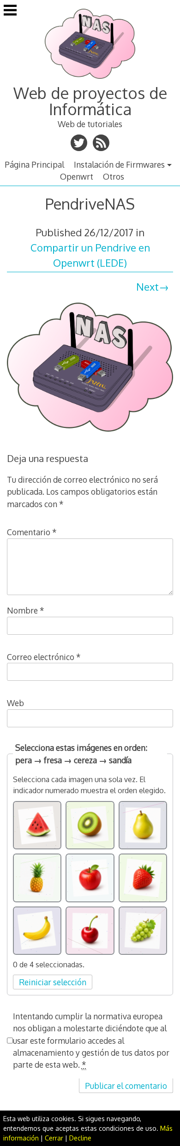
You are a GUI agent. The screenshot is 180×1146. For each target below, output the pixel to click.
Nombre (25, 610)
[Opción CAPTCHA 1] (37, 825)
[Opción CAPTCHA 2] (90, 825)
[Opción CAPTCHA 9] (143, 930)
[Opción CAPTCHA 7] (37, 930)
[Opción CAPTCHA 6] (143, 878)
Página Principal (34, 164)
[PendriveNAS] (90, 432)
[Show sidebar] (10, 11)
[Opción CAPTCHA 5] (90, 878)
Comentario (32, 532)
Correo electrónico (44, 657)
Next (147, 286)
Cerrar (54, 1138)
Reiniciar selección (52, 982)
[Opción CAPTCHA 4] (37, 878)
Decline (80, 1138)
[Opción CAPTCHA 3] (143, 825)
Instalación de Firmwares (119, 164)
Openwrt (76, 176)
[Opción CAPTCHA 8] (90, 930)
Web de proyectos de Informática (90, 100)
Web (15, 703)
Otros (113, 176)
